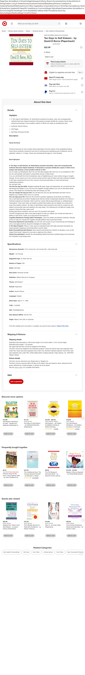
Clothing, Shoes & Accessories (50, 1)
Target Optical (52, 8)
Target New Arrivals (7, 1)
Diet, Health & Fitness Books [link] (11, 552)
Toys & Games (45, 6)
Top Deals (14, 11)
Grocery (26, 3)
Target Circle (23, 13)
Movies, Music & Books (15, 31)
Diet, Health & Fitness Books (55, 31)
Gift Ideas (20, 8)
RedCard (15, 13)
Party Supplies (11, 8)
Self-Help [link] (26, 552)
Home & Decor (67, 1)
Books (28, 31)
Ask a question (16, 382)
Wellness (18, 6)
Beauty (51, 3)
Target (4, 31)
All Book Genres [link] (48, 552)
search (59, 24)
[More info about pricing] (81, 47)
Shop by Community (39, 8)
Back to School (20, 1)
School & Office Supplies (31, 6)
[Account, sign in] (70, 23)
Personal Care (59, 3)
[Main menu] (12, 23)
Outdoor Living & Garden (14, 3)
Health (12, 6)
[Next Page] (83, 418)
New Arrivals (73, 8)
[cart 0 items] (80, 23)
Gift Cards (28, 8)
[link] (52, 44)
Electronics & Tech (57, 6)
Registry (9, 13)
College (28, 1)
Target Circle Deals (25, 11)
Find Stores (32, 13)
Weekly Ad (36, 11)
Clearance (65, 8)
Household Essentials (37, 3)
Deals (59, 8)
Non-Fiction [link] (36, 552)
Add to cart (49, 57)
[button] (52, 44)
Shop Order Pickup (46, 11)
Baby (47, 3)
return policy (19, 367)
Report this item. (63, 326)
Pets (8, 6)
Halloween (35, 1)
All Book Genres (38, 31)
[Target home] (4, 23)
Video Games (69, 6)
